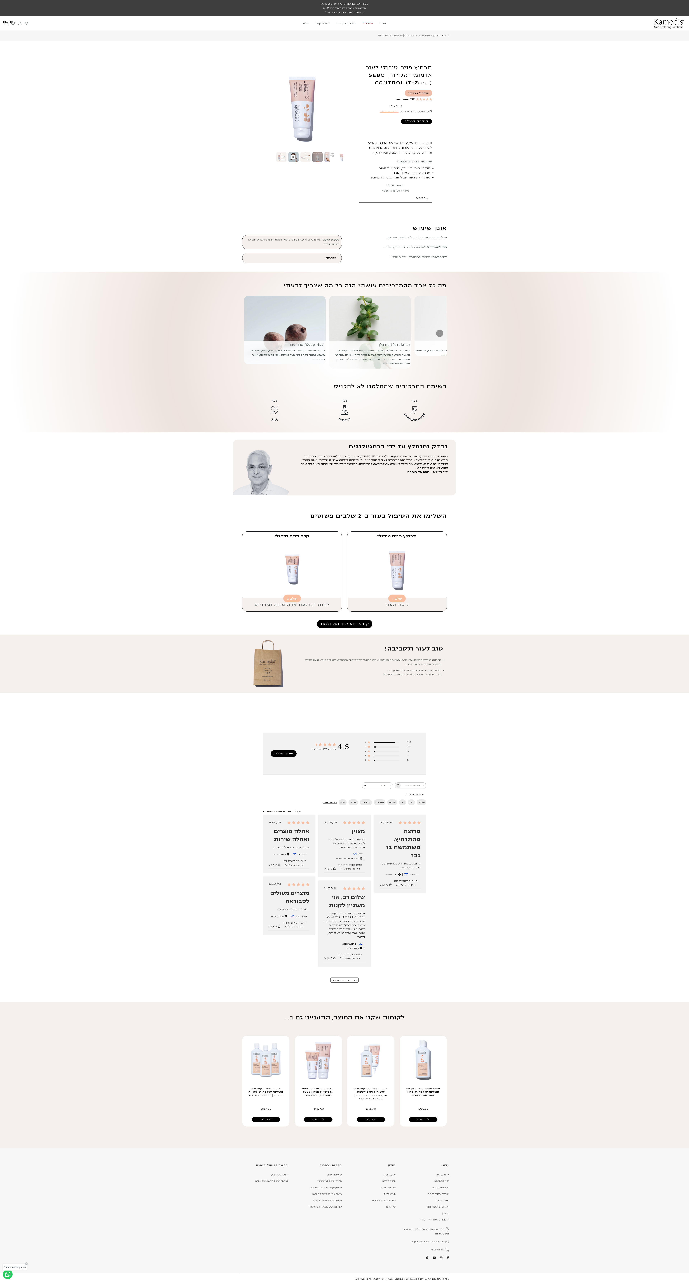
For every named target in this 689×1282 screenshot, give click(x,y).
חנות (383, 23)
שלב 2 (292, 598)
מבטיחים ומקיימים (440, 1187)
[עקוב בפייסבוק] (447, 1257)
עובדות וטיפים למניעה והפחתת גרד (325, 1206)
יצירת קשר (322, 23)
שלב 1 (397, 598)
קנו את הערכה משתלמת (344, 624)
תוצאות (379, 802)
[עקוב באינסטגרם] (441, 1257)
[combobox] (377, 786)
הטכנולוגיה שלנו (441, 1181)
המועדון (445, 1213)
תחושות (365, 802)
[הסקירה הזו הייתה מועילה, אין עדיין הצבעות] (390, 885)
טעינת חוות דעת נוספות (344, 980)
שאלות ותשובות (388, 1187)
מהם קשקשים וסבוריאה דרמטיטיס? (325, 1187)
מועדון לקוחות (346, 23)
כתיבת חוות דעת (283, 753)
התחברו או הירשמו (389, 111)
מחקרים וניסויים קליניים (438, 1194)
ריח (411, 802)
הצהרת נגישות (442, 1200)
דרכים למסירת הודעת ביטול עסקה (271, 1181)
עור (402, 802)
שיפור (421, 802)
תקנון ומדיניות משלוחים (438, 1206)
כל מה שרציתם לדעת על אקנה (327, 1194)
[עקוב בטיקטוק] (427, 1257)
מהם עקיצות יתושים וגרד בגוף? (327, 1200)
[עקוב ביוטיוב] (434, 1257)
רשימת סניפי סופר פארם (384, 1200)
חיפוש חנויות (390, 1194)
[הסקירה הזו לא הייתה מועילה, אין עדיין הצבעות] (383, 885)
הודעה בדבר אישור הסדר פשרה (434, 1219)
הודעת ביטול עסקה (279, 1174)
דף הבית (445, 35)
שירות (392, 802)
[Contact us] (8, 1274)
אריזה (353, 802)
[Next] (439, 333)
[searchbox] (413, 785)
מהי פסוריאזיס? (334, 1174)
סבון (342, 802)
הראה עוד (330, 802)
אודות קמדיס (443, 1174)
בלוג (306, 23)
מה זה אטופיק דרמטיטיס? (329, 1181)
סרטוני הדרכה (389, 1181)
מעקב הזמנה (389, 1174)
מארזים (368, 23)
